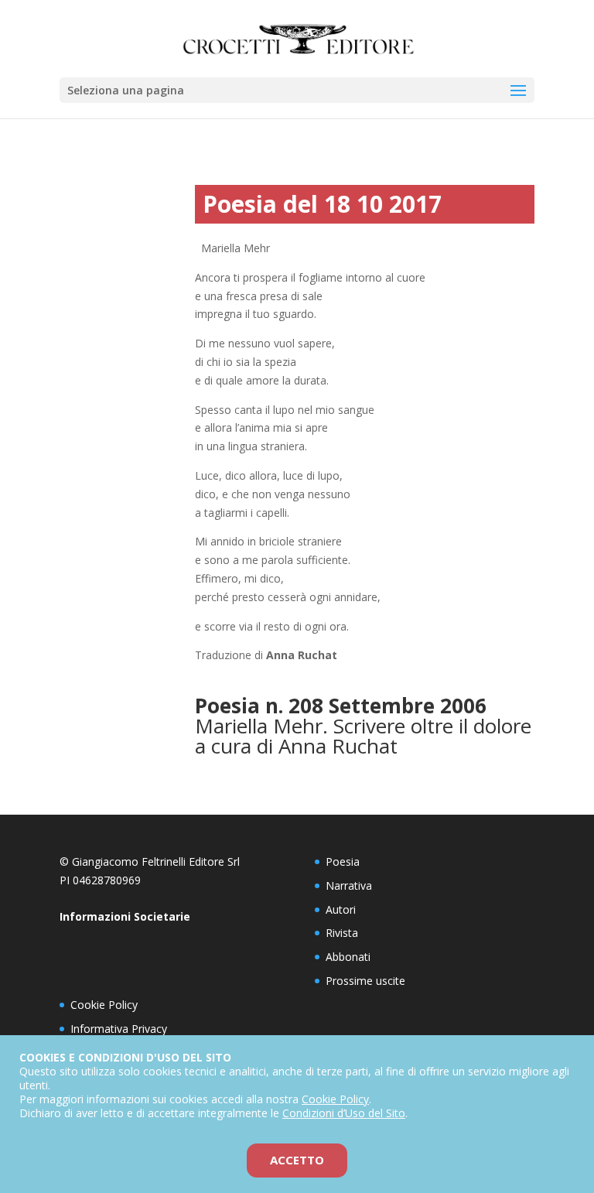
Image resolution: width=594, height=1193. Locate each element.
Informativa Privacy (118, 1028)
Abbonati (348, 956)
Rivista (342, 932)
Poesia (343, 861)
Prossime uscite (365, 980)
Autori (341, 909)
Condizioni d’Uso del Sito (343, 1113)
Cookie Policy (104, 1004)
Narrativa (349, 885)
